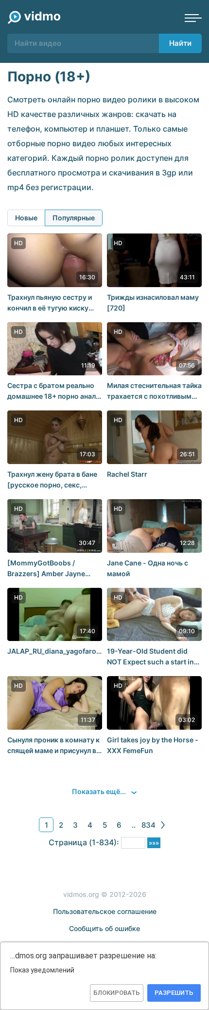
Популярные (73, 218)
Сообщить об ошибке (104, 928)
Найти (180, 43)
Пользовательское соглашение (105, 911)
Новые (26, 218)
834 (148, 825)
